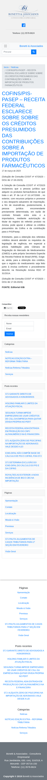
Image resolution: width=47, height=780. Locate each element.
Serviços (9, 374)
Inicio (6, 67)
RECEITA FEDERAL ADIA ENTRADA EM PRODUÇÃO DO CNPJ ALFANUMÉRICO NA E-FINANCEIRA (22, 431)
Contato (8, 507)
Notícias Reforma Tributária (17, 368)
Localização (10, 513)
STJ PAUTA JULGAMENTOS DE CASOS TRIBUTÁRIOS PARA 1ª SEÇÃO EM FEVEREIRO (20, 542)
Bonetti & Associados (31, 46)
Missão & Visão (12, 520)
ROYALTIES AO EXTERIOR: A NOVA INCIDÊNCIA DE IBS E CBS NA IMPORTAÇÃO (22, 478)
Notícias (14, 67)
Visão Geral (10, 551)
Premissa (9, 526)
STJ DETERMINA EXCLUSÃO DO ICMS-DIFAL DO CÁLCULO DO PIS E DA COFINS (22, 465)
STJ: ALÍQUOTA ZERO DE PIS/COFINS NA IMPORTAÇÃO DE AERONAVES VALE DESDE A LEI (23, 444)
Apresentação (11, 501)
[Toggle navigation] (5, 46)
